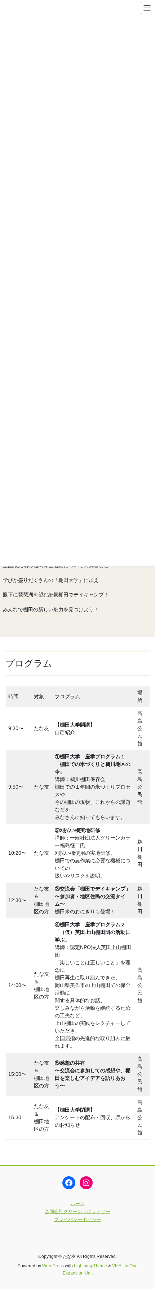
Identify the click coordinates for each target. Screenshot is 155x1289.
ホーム (78, 1203)
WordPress (53, 1265)
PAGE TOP (144, 1243)
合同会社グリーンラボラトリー (77, 1211)
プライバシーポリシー (77, 1219)
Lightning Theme (90, 1265)
